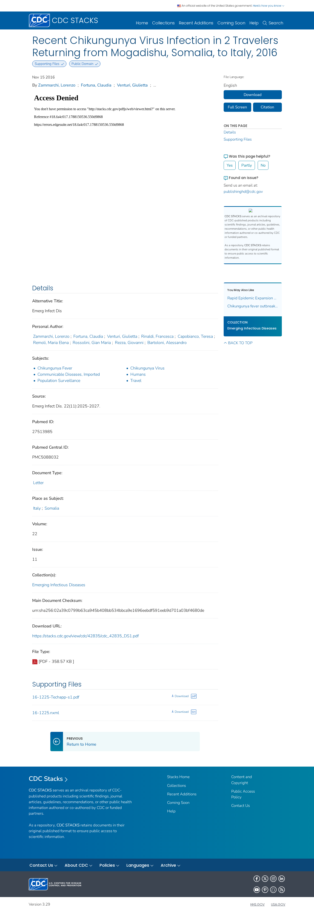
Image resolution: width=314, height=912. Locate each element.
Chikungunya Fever (54, 368)
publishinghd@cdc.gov (243, 191)
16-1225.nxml (45, 713)
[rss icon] (281, 889)
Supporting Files (238, 139)
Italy (37, 508)
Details (230, 132)
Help (254, 23)
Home (142, 23)
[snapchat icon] (273, 889)
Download (181, 696)
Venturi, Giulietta (132, 85)
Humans (138, 374)
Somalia (52, 508)
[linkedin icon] (281, 878)
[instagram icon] (273, 878)
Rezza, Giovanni (129, 342)
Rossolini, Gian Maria (92, 342)
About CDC (76, 865)
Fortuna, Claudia (96, 85)
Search (276, 23)
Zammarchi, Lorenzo (56, 85)
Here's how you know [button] (267, 6)
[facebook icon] (256, 878)
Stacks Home (178, 776)
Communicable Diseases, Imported (68, 374)
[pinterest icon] (265, 889)
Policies (107, 865)
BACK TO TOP (240, 343)
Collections (163, 23)
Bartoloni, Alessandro (167, 342)
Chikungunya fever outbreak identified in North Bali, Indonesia (252, 306)
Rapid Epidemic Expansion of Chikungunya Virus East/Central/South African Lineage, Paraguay (252, 298)
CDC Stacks (46, 778)
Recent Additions (196, 23)
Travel (135, 380)
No (263, 165)
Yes (230, 165)
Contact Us (240, 805)
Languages (137, 865)
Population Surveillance (58, 380)
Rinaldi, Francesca (157, 336)
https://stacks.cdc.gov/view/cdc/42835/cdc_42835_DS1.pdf (85, 636)
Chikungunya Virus (147, 368)
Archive (168, 865)
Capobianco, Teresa (195, 336)
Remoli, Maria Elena (51, 342)
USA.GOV (278, 904)
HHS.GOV (257, 904)
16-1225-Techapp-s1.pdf (55, 697)
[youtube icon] (256, 889)
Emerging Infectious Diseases (58, 585)
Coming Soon (231, 23)
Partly (246, 165)
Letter (38, 482)
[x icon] (265, 878)
